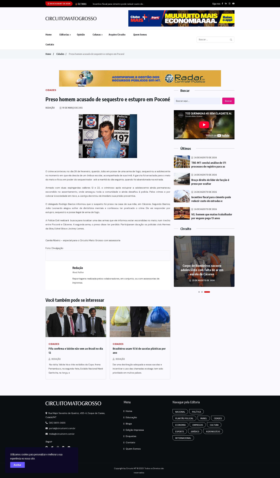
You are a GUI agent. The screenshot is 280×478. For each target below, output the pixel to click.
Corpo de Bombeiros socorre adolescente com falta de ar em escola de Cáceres (202, 270)
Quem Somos (140, 34)
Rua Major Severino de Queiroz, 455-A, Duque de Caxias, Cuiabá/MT (75, 415)
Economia (180, 425)
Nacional (180, 412)
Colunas (97, 34)
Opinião (81, 34)
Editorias (64, 34)
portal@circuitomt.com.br (61, 428)
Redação (56, 359)
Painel (203, 418)
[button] (199, 292)
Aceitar (17, 464)
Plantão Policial (184, 418)
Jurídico (195, 431)
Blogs (129, 423)
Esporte (179, 431)
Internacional (183, 438)
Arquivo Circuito (117, 34)
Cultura (214, 425)
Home (49, 34)
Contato (50, 44)
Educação (131, 417)
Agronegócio (213, 431)
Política (196, 412)
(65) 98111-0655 (56, 422)
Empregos (197, 425)
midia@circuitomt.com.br (61, 433)
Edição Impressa (135, 429)
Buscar (228, 101)
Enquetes (131, 436)
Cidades (60, 54)
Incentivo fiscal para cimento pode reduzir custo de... (118, 4)
